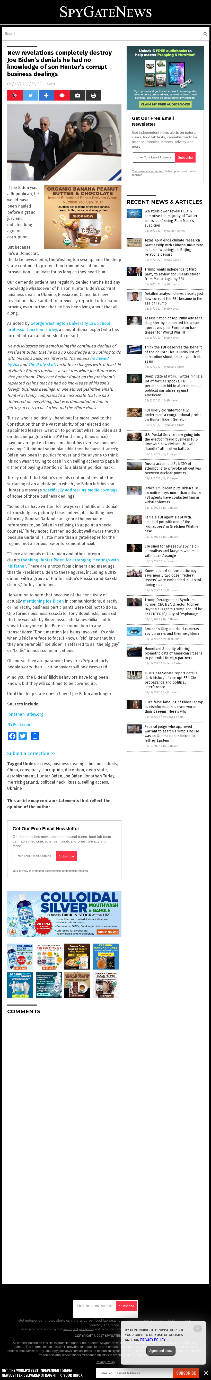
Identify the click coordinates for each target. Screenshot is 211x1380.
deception (74, 769)
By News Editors (174, 367)
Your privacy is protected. (29, 870)
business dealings (69, 763)
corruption (52, 769)
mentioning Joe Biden (43, 601)
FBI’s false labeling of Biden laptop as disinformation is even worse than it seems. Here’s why (174, 707)
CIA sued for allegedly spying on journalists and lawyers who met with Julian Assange (172, 551)
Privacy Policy (105, 1362)
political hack (52, 782)
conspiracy (30, 769)
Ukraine (14, 788)
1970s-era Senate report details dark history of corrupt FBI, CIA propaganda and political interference (171, 680)
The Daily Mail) (42, 364)
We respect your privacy (79, 1329)
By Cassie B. (170, 561)
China (12, 769)
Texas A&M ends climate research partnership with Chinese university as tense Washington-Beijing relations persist (174, 247)
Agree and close (161, 1351)
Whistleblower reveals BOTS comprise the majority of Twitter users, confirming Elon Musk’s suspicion (171, 218)
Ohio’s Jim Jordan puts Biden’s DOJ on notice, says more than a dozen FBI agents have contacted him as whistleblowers (173, 495)
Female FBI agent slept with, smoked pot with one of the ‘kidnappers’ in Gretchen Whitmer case (172, 524)
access (43, 763)
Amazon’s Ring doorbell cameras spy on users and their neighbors (172, 631)
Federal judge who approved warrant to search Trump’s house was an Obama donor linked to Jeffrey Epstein (172, 733)
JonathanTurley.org (25, 714)
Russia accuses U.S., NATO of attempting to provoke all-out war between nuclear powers (173, 468)
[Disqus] (64, 1083)
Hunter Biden (49, 776)
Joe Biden (73, 776)
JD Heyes (46, 84)
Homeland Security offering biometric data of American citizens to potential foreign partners (173, 653)
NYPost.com (18, 724)
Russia (73, 782)
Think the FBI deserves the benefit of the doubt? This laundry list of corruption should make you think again (173, 354)
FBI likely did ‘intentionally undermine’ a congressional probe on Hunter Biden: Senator (173, 415)
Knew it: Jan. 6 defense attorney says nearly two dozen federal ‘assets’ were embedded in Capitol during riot (173, 578)
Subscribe (186, 1373)
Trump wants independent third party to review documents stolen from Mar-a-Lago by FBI (172, 274)
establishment (21, 776)
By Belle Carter (172, 663)
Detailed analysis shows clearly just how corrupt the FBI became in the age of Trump (174, 298)
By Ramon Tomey (174, 230)
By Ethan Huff (171, 639)
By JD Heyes (171, 284)
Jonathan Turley (99, 776)
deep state (96, 769)
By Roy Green (172, 260)
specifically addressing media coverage (80, 490)
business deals (103, 763)
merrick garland (22, 782)
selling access (95, 782)
